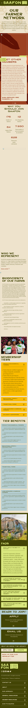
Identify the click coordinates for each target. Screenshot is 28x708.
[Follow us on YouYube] (8, 671)
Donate (21, 650)
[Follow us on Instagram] (2, 671)
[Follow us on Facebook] (6, 671)
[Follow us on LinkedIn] (3, 671)
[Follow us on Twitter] (10, 671)
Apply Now (7, 650)
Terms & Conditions (15, 678)
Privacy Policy (5, 678)
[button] (1, 3)
